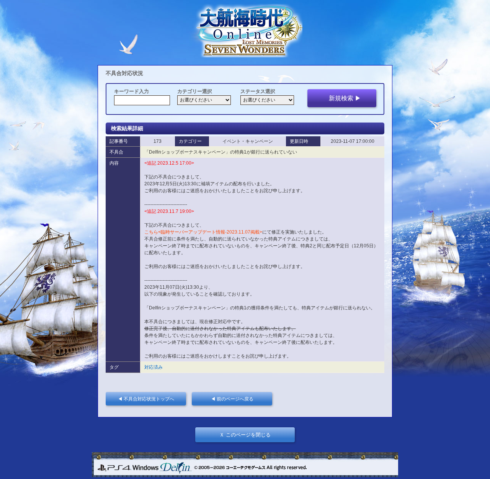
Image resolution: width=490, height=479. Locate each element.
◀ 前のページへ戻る (234, 398)
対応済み (153, 367)
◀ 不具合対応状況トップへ (148, 398)
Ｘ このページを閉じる (245, 435)
